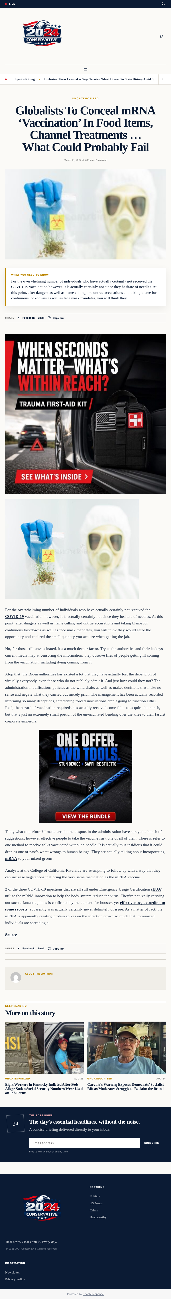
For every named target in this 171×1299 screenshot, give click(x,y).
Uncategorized (85, 98)
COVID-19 (14, 616)
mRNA (11, 858)
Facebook (28, 317)
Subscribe (152, 1142)
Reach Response (93, 1294)
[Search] (161, 36)
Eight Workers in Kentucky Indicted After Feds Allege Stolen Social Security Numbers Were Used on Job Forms (43, 1088)
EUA (157, 889)
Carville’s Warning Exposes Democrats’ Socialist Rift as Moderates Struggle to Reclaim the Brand (125, 1086)
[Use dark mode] (163, 4)
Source (11, 934)
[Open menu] (85, 69)
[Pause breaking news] (162, 79)
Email (41, 317)
